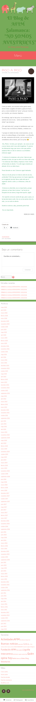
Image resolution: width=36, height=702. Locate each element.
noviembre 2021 (5, 412)
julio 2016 (3, 532)
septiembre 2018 (5, 476)
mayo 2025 (4, 332)
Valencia (18, 658)
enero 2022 (4, 407)
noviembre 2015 (5, 554)
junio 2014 (3, 596)
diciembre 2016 (5, 521)
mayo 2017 (4, 507)
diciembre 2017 (5, 493)
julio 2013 (3, 623)
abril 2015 (3, 571)
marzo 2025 (4, 338)
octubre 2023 (4, 371)
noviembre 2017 (5, 496)
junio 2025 (3, 329)
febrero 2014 (4, 607)
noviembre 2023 (5, 368)
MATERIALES (16, 654)
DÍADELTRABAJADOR (18, 646)
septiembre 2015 (5, 560)
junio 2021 (3, 424)
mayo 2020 (4, 440)
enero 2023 (4, 382)
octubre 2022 (4, 390)
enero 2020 (4, 449)
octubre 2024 (4, 351)
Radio (14, 658)
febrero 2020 (4, 446)
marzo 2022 (4, 401)
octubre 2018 (4, 473)
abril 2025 (3, 335)
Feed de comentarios (6, 680)
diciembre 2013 (5, 612)
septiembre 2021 (5, 418)
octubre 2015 (4, 557)
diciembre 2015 (5, 551)
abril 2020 (3, 443)
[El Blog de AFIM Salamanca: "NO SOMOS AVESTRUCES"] (18, 7)
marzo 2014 (4, 604)
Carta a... (26, 644)
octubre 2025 (4, 326)
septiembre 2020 (5, 437)
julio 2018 (3, 479)
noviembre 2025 (5, 324)
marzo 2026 (4, 313)
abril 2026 (3, 310)
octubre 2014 (4, 587)
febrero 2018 (4, 487)
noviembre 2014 (5, 584)
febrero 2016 (4, 546)
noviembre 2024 (5, 349)
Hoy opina (19, 650)
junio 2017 (4, 504)
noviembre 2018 (5, 471)
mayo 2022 (4, 396)
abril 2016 (3, 540)
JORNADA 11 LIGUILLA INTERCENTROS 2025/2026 (14, 292)
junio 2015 (3, 565)
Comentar (28, 270)
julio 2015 (3, 562)
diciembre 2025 (5, 321)
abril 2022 (3, 399)
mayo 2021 (4, 426)
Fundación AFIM (8, 649)
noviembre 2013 (5, 615)
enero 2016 (4, 548)
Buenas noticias (9, 643)
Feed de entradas (5, 677)
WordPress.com (5, 683)
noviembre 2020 (5, 435)
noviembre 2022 (5, 387)
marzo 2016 (4, 543)
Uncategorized (5, 237)
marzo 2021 (4, 432)
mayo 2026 (4, 307)
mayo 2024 (4, 354)
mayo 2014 (4, 598)
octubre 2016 (4, 526)
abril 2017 (3, 510)
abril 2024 (3, 357)
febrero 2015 (4, 576)
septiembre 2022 (5, 393)
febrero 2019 (4, 465)
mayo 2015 (4, 568)
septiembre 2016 (5, 529)
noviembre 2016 (5, 523)
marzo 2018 (4, 485)
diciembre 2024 (5, 346)
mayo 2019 (4, 457)
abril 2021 (3, 429)
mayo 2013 (4, 629)
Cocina (9, 646)
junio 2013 (3, 626)
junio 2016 (4, 534)
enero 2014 (4, 609)
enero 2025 (4, 343)
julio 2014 (3, 593)
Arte (21, 640)
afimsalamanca (15, 72)
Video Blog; (25, 658)
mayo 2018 (4, 482)
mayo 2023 (4, 374)
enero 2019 (4, 468)
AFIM (3, 238)
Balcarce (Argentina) (26, 640)
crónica (12, 646)
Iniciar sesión (4, 674)
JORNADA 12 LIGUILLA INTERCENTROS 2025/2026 (14, 289)
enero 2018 (4, 490)
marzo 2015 (4, 573)
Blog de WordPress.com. (28, 690)
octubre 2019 (4, 454)
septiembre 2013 (5, 620)
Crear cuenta (4, 671)
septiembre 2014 (5, 590)
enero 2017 (4, 518)
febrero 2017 (4, 515)
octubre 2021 (4, 415)
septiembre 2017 (5, 501)
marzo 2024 (4, 360)
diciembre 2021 (5, 410)
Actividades (7, 639)
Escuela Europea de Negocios (29, 646)
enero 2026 (4, 318)
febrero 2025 (4, 340)
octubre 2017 (4, 498)
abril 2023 (3, 376)
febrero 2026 (4, 315)
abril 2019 (3, 460)
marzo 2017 (4, 512)
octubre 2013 (4, 618)
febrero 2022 (4, 404)
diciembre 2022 (5, 385)
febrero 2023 (4, 379)
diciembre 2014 (5, 582)
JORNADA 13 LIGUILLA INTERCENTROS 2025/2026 (14, 286)
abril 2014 (3, 601)
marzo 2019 (4, 462)
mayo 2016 (4, 537)
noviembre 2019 (5, 451)
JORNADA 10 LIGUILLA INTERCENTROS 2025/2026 (14, 295)
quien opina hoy (23, 654)
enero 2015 (4, 579)
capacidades (20, 644)
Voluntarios (8, 238)
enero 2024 (4, 363)
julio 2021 (3, 421)
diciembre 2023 (5, 365)
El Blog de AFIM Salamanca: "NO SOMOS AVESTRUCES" (19, 30)
